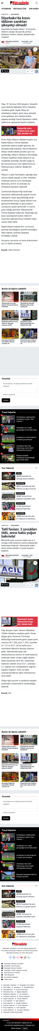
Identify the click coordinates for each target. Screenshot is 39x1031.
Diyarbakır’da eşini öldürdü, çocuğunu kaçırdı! (26, 487)
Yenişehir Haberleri (9, 996)
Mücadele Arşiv (8, 992)
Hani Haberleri (21, 1008)
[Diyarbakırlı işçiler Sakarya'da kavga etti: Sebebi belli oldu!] (28, 315)
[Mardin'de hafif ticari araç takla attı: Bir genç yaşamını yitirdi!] (10, 315)
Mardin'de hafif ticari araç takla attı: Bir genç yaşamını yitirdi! (10, 323)
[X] (14, 957)
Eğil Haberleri (20, 1001)
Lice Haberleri (8, 1001)
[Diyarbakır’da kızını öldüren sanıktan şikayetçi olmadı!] (19, 57)
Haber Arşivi (8, 979)
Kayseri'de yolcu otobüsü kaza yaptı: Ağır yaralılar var (28, 341)
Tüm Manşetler (9, 975)
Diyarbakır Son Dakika (27, 985)
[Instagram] (17, 957)
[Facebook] (10, 957)
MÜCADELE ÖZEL (20, 9)
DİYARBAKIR (6, 9)
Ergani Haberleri (8, 999)
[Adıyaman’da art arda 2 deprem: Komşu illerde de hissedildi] (10, 297)
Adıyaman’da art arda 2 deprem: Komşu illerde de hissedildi (10, 304)
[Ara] (37, 3)
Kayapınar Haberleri (9, 994)
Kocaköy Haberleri (23, 1010)
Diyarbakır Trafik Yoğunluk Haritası (15, 970)
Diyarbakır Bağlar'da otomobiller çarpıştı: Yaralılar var (8, 341)
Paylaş (6, 71)
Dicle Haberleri (8, 1008)
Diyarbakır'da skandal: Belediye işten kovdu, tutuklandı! (27, 304)
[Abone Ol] (36, 71)
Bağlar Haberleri (22, 992)
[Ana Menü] (2, 3)
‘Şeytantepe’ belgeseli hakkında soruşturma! (23, 507)
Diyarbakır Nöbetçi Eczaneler (13, 964)
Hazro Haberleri (8, 1010)
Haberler (4, 14)
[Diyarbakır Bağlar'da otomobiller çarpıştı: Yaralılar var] (10, 333)
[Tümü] (36, 468)
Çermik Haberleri (9, 1005)
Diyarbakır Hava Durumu (12, 966)
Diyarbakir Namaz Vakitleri (13, 968)
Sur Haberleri (24, 994)
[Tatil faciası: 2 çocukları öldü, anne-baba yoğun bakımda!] (19, 570)
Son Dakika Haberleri (11, 977)
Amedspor (17, 987)
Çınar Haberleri (23, 1005)
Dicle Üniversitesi (22, 990)
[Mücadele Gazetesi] (19, 3)
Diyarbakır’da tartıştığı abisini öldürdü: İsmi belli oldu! (25, 477)
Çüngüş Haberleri (21, 1003)
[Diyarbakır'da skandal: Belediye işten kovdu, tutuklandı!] (28, 297)
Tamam (25, 1028)
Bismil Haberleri (24, 996)
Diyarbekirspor (29, 987)
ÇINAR (19, 473)
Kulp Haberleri (8, 1003)
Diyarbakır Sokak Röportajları (13, 1012)
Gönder (6, 400)
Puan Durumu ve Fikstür (12, 973)
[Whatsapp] (28, 957)
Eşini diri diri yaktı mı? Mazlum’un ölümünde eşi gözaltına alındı (25, 517)
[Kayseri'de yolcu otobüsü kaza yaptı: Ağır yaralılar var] (28, 333)
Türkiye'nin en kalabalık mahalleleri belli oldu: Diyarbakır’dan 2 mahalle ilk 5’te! (25, 497)
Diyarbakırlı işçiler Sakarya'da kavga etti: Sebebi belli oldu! (27, 323)
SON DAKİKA (34, 9)
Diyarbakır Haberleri (9, 985)
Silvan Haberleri (22, 999)
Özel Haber (7, 987)
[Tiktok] (25, 957)
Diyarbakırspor (8, 990)
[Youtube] (21, 957)
